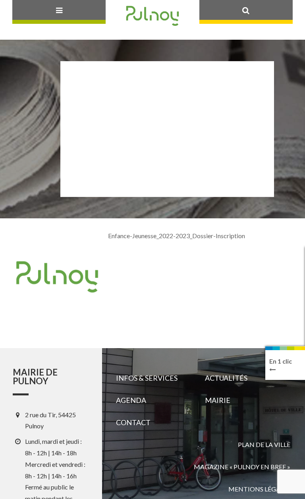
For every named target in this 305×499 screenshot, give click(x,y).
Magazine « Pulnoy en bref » (242, 466)
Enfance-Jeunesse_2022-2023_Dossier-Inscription (176, 235)
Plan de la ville (264, 444)
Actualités (226, 378)
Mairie (217, 400)
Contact (133, 422)
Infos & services (147, 378)
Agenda (131, 400)
